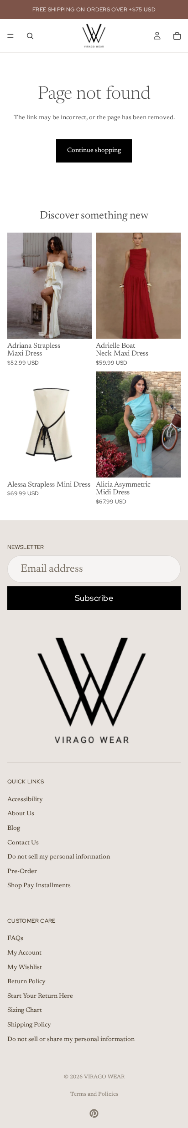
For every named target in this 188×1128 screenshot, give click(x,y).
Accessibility (25, 800)
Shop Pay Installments (39, 886)
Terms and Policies (94, 1094)
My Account (24, 953)
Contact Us (23, 843)
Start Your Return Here (40, 996)
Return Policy (26, 982)
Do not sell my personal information (58, 857)
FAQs (15, 939)
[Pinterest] (94, 1113)
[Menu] (10, 35)
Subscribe (94, 598)
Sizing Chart (24, 1011)
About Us (20, 814)
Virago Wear (104, 1077)
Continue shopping (94, 150)
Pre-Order (22, 872)
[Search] (30, 36)
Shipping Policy (29, 1025)
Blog (13, 828)
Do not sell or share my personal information (71, 1040)
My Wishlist (24, 968)
